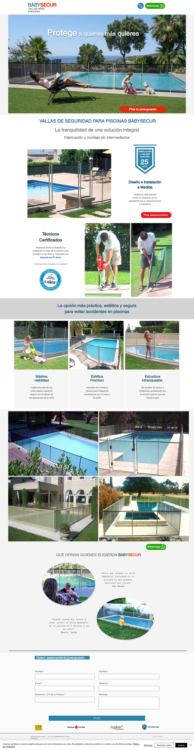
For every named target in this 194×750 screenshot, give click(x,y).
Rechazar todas (164, 745)
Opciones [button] (148, 745)
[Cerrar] (190, 745)
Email (38, 683)
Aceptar (181, 745)
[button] (53, 443)
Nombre (39, 671)
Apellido (103, 671)
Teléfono (103, 683)
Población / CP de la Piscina (49, 694)
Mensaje (103, 694)
